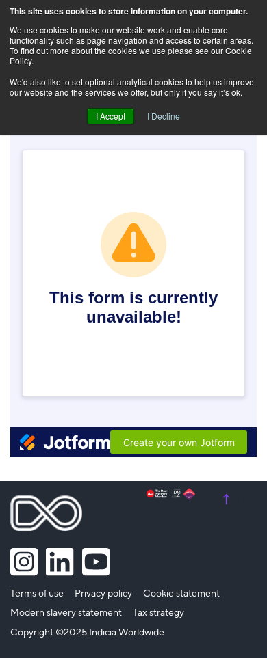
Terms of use (37, 594)
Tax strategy (158, 613)
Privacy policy (103, 594)
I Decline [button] (163, 116)
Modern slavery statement (66, 613)
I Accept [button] (110, 116)
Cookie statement (181, 594)
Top (238, 499)
